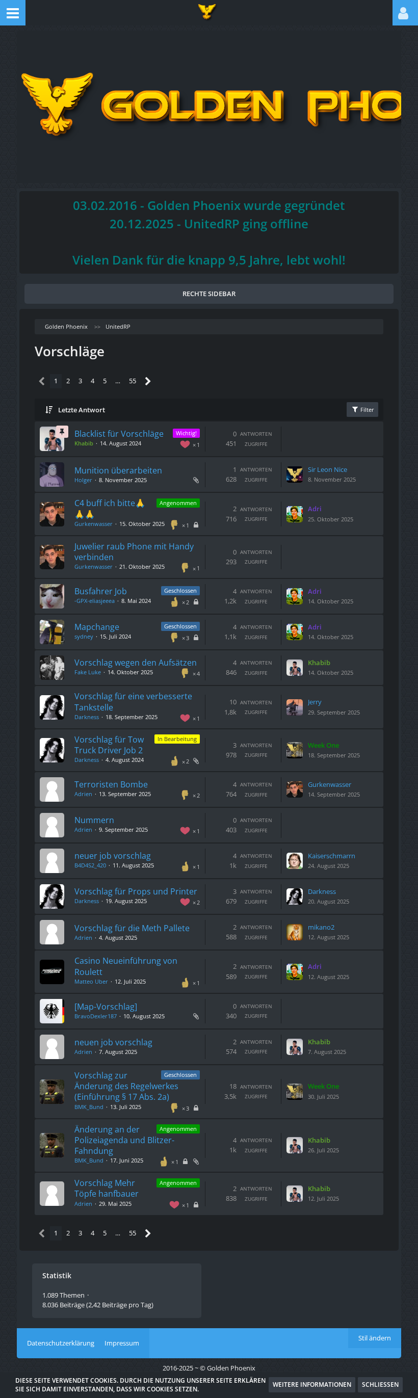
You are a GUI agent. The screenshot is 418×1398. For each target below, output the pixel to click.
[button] (12, 12)
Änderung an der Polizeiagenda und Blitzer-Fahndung (124, 1140)
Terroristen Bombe (111, 784)
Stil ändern (374, 1337)
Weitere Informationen (312, 1384)
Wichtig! (186, 433)
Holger (83, 480)
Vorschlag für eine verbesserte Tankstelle (133, 702)
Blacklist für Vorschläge (119, 433)
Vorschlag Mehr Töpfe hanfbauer (106, 1188)
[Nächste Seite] (148, 381)
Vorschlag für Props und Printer (135, 891)
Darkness (86, 717)
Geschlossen (180, 590)
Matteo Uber (91, 981)
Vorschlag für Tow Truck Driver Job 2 (109, 745)
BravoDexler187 (95, 1016)
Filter (366, 409)
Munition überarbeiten (118, 470)
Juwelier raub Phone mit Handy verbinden (134, 552)
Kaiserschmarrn (331, 855)
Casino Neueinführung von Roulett (125, 966)
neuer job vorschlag (112, 855)
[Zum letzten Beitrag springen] (294, 474)
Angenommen (178, 503)
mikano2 (321, 927)
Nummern (94, 820)
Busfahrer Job (100, 591)
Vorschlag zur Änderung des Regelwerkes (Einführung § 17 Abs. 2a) (126, 1086)
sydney (83, 636)
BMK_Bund (88, 1107)
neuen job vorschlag (113, 1042)
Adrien (83, 794)
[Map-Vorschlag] (105, 1006)
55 (132, 380)
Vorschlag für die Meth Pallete (132, 928)
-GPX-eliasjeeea (94, 600)
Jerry (315, 701)
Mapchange (96, 626)
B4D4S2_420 (90, 865)
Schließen (380, 1384)
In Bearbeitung (177, 739)
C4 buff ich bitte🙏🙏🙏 (109, 508)
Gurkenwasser (93, 523)
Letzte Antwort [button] (81, 409)
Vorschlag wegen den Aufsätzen (135, 662)
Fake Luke (87, 672)
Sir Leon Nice (327, 469)
